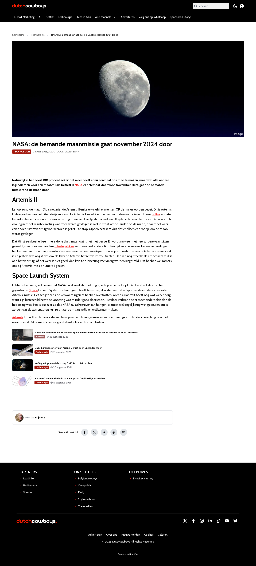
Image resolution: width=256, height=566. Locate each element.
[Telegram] (104, 432)
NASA (79, 185)
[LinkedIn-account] (210, 521)
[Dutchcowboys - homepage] (29, 6)
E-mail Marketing (24, 17)
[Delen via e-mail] (123, 432)
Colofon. (163, 534)
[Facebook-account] (193, 521)
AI (40, 17)
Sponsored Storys (180, 17)
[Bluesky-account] (235, 521)
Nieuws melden (130, 534)
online (156, 214)
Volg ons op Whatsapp (152, 17)
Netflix (49, 17)
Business (40, 336)
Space (33, 290)
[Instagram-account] (202, 521)
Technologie (65, 17)
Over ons (111, 534)
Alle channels (103, 17)
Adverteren (128, 17)
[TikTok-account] (218, 521)
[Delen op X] (94, 432)
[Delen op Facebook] (84, 432)
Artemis (17, 317)
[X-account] (185, 521)
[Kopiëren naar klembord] (113, 432)
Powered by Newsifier (128, 554)
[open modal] (242, 6)
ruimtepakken (64, 246)
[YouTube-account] (227, 521)
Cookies (149, 534)
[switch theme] (235, 6)
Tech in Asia (84, 17)
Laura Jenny (72, 151)
